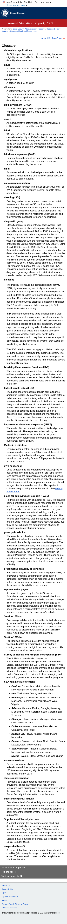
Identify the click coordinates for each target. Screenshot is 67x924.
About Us (6, 886)
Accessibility (7, 889)
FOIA (4, 893)
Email (43, 38)
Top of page (7, 872)
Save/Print (57, 38)
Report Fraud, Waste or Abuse (15, 904)
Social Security (18, 12)
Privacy (5, 900)
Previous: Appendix (15, 867)
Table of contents (10, 876)
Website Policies (9, 908)
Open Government (10, 897)
